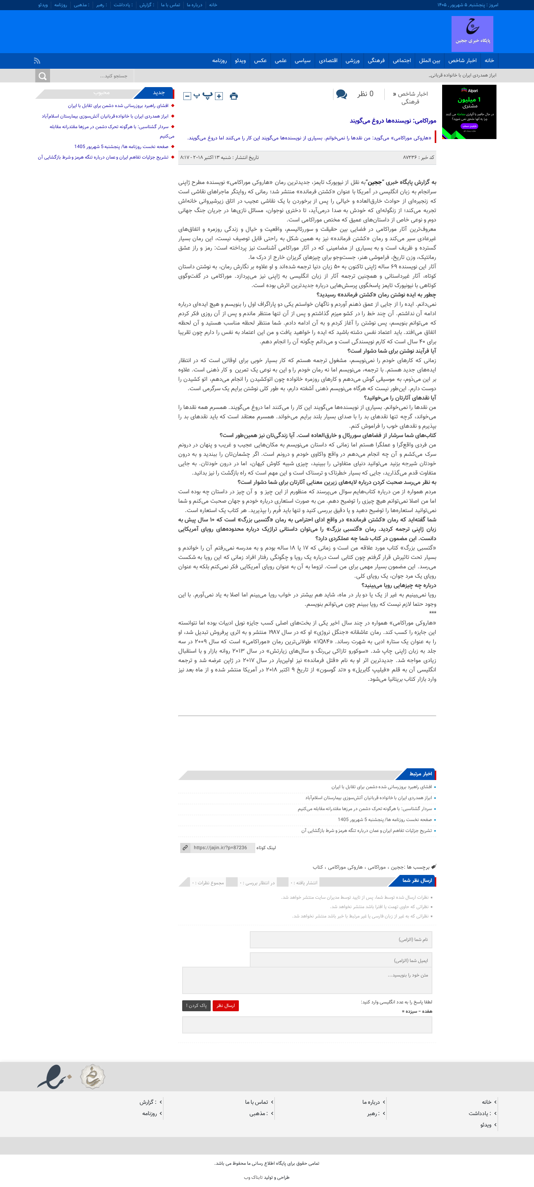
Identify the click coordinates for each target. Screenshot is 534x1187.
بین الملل (429, 61)
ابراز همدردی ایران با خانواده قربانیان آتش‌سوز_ (452, 75)
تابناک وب (253, 1177)
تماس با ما (170, 5)
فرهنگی (376, 61)
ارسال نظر (226, 1005)
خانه (213, 5)
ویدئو (43, 5)
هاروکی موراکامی (345, 867)
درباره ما (194, 5)
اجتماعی (402, 61)
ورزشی (353, 61)
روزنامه (60, 5)
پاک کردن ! (196, 1005)
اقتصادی (328, 61)
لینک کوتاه (266, 847)
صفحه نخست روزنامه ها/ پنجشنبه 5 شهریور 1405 (385, 819)
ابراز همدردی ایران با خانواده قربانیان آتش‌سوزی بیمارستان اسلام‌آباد (368, 797)
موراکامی (377, 867)
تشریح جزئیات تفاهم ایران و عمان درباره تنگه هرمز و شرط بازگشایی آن (366, 830)
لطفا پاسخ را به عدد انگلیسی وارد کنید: (396, 1002)
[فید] (38, 58)
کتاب (318, 867)
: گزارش (147, 5)
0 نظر (365, 94)
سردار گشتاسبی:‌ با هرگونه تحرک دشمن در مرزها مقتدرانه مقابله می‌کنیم (365, 808)
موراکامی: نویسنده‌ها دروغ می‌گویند (393, 121)
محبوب (101, 92)
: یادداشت (123, 5)
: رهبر (101, 5)
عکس (260, 61)
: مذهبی (82, 5)
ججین (375, 182)
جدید (159, 92)
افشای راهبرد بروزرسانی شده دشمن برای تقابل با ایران (382, 787)
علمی (281, 61)
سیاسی (303, 61)
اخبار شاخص (462, 61)
